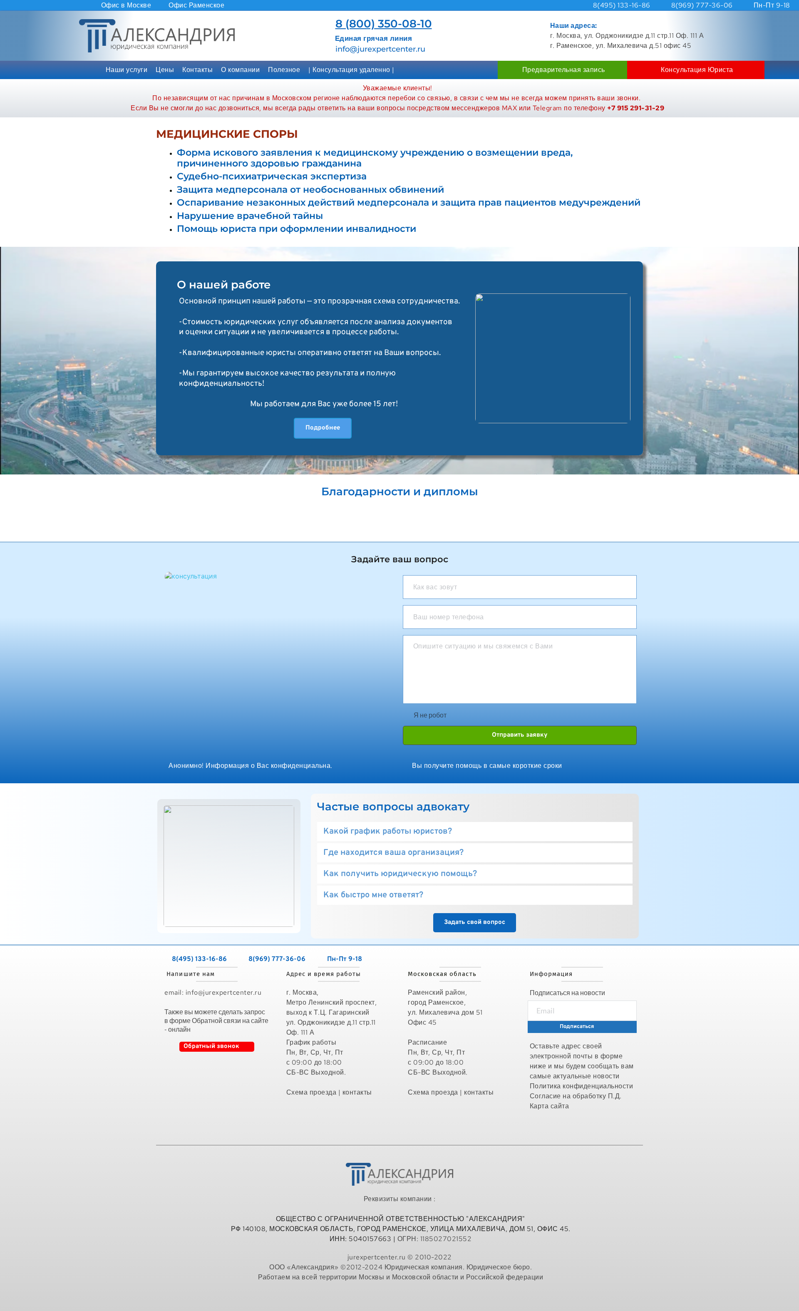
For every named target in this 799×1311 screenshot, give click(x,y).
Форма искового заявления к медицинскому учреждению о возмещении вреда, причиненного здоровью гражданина (375, 158)
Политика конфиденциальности (581, 1086)
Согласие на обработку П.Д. (576, 1096)
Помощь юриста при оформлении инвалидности (296, 228)
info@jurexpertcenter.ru (380, 49)
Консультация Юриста (697, 69)
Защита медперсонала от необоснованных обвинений (310, 189)
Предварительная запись (563, 69)
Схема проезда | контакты (329, 1092)
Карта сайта (550, 1106)
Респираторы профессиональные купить (401, 1295)
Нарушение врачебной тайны (250, 215)
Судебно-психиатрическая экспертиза (272, 176)
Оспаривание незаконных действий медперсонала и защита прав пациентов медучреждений (408, 202)
